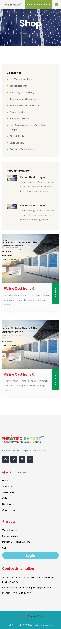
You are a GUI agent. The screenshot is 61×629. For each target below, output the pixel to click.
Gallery (6, 498)
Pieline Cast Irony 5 (32, 177)
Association (8, 492)
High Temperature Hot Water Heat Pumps (28, 127)
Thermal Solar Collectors (23, 98)
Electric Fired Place (20, 118)
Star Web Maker (36, 616)
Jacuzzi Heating (18, 85)
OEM (4, 547)
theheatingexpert (42, 625)
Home (23, 33)
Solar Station (17, 142)
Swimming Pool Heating (22, 92)
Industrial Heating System (16, 541)
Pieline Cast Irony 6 (32, 205)
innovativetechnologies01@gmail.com (30, 587)
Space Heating (17, 112)
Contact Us (8, 510)
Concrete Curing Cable (22, 149)
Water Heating (10, 530)
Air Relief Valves (18, 136)
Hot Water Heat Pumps (22, 79)
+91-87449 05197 (21, 593)
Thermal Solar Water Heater (25, 105)
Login (30, 555)
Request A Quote (38, 4)
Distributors (8, 504)
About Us (7, 486)
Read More (55, 294)
